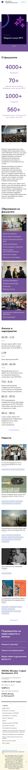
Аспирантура (6, 286)
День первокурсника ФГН (10, 359)
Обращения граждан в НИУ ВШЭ (10, 723)
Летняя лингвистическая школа (12, 236)
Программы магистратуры (10, 283)
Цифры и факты (6, 708)
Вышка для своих (6, 573)
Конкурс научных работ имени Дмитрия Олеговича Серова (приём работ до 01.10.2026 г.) (11, 346)
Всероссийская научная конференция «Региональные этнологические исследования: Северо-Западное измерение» (11, 388)
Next (25, 46)
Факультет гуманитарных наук (11, 2)
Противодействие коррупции (9, 728)
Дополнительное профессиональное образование (13, 313)
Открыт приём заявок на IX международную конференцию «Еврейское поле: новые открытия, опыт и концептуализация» (11, 421)
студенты (12, 501)
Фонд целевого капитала (8, 725)
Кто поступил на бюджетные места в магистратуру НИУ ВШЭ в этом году (11, 463)
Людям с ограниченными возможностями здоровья (12, 737)
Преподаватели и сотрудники (9, 715)
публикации (19, 501)
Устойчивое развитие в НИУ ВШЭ (10, 713)
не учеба (19, 606)
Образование (5, 501)
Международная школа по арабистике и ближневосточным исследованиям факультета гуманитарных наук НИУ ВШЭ (12, 374)
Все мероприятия (14, 430)
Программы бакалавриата (10, 280)
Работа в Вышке (6, 743)
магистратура (5, 541)
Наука (3, 535)
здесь (12, 760)
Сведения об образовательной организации (13, 734)
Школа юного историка (9, 254)
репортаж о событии (7, 503)
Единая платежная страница (9, 740)
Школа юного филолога (10, 234)
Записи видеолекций (9, 317)
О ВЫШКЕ (5, 705)
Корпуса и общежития (7, 718)
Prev (2, 46)
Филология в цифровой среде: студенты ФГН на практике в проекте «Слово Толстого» (13, 495)
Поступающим (6, 469)
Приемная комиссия (9, 289)
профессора (17, 535)
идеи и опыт (13, 606)
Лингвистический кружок (10, 244)
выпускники (9, 535)
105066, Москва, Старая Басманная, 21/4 (13, 672)
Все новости (14, 620)
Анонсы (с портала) (9, 644)
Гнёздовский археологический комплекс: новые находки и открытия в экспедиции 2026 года (13, 529)
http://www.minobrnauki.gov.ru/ (9, 750)
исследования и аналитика (15, 537)
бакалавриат (17, 503)
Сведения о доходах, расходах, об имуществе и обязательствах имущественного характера (13, 731)
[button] (3, 134)
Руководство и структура (8, 710)
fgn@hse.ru (5, 688)
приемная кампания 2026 (17, 469)
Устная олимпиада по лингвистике (13, 247)
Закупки (4, 720)
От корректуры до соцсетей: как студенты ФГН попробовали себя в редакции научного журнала (13, 600)
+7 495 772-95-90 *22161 (11, 682)
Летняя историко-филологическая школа (13, 240)
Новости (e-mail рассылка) (12, 650)
